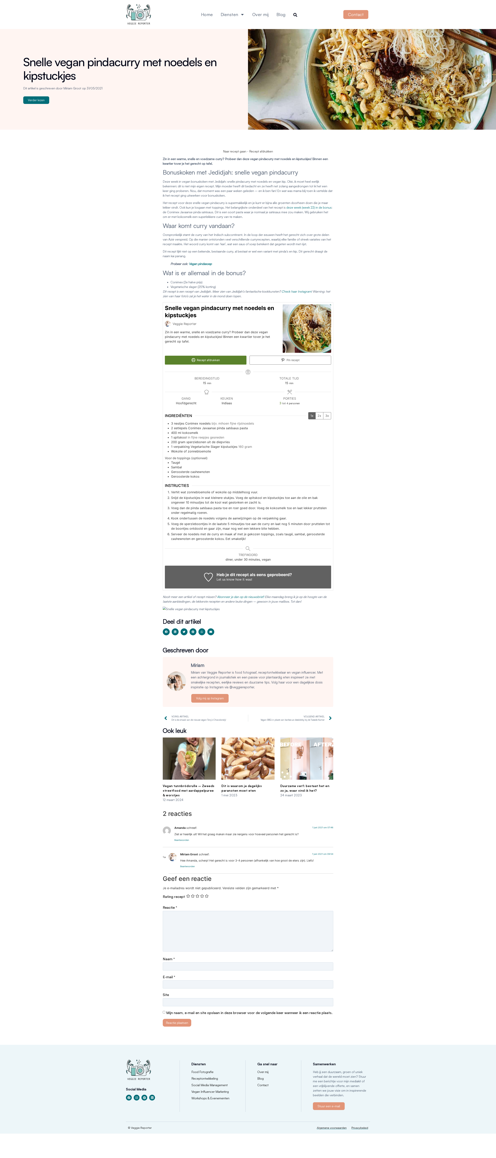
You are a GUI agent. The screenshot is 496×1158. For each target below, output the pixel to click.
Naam (169, 959)
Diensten (229, 14)
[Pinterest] (144, 1098)
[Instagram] (137, 1098)
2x (319, 416)
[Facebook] (129, 1098)
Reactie (170, 907)
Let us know (225, 579)
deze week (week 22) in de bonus (309, 207)
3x (327, 416)
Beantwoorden (181, 840)
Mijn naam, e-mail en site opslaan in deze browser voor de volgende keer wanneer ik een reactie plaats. (249, 1013)
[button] (166, 631)
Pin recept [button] (293, 360)
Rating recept (174, 896)
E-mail (169, 977)
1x (311, 416)
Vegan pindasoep (200, 264)
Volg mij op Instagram (210, 698)
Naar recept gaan (234, 151)
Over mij (260, 14)
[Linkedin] (152, 1098)
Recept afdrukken (261, 151)
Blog (281, 14)
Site (166, 995)
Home (207, 14)
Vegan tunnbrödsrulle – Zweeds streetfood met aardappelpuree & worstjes (188, 790)
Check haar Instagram (296, 291)
